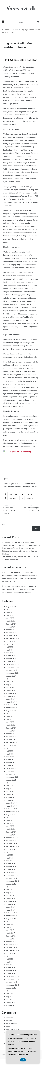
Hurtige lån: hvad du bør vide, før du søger (18, 542)
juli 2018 (9, 887)
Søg (3, 524)
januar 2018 (10, 904)
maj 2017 (9, 927)
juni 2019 (9, 855)
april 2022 (10, 757)
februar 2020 (11, 832)
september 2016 (12, 950)
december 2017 (12, 907)
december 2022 (12, 734)
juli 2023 (9, 713)
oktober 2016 (11, 947)
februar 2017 (11, 936)
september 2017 (12, 916)
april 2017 (10, 930)
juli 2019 (9, 852)
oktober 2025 (11, 635)
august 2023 (11, 710)
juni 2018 (9, 890)
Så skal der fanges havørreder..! (31, 509)
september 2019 (12, 846)
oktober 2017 (11, 913)
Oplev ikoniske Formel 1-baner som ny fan (18, 548)
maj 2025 (9, 650)
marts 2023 (10, 725)
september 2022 (12, 742)
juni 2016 (9, 959)
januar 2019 (10, 869)
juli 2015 (9, 991)
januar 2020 (10, 835)
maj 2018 (9, 893)
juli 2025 (9, 644)
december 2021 (12, 768)
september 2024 (12, 673)
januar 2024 (10, 696)
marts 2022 (10, 760)
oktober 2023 (11, 705)
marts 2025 (10, 656)
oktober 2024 (11, 670)
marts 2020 (10, 829)
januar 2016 (10, 973)
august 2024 (11, 676)
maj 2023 (9, 719)
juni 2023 (9, 716)
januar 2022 (10, 765)
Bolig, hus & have (12, 1029)
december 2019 (12, 838)
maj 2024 (9, 685)
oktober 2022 (11, 739)
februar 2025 (11, 658)
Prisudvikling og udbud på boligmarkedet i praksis (21, 545)
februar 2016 (11, 970)
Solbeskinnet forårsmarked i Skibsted (9, 510)
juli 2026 (9, 609)
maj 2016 (9, 962)
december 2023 (12, 699)
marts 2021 (10, 794)
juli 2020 (9, 817)
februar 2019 (11, 866)
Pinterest (13, 498)
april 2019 (10, 861)
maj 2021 (9, 789)
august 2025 (11, 641)
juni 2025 (9, 647)
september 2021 (12, 777)
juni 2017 (9, 924)
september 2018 (12, 881)
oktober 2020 (11, 809)
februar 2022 (11, 762)
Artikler (9, 1021)
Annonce (9, 1018)
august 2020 (11, 814)
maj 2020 (9, 823)
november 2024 (12, 667)
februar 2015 (11, 1005)
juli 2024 (9, 679)
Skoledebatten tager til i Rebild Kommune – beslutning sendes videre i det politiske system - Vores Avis (20, 575)
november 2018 (12, 875)
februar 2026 (11, 624)
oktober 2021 (11, 774)
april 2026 (10, 618)
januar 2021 (10, 800)
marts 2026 (10, 621)
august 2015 (11, 988)
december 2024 (12, 664)
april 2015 (10, 999)
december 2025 (12, 630)
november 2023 (12, 702)
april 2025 (10, 653)
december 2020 (12, 803)
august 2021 (11, 780)
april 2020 (10, 826)
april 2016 (10, 965)
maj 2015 (9, 997)
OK (23, 1060)
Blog (8, 1026)
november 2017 (12, 910)
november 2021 (12, 771)
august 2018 (11, 884)
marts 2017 (10, 933)
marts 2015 (10, 1002)
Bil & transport (11, 1023)
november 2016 (12, 945)
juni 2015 (9, 994)
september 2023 (12, 708)
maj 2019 (9, 858)
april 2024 (10, 687)
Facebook (13, 494)
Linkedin (30, 498)
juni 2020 (9, 820)
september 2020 (12, 812)
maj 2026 (9, 615)
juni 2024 (9, 682)
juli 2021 (9, 783)
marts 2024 (10, 690)
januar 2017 (10, 939)
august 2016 (11, 953)
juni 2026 (9, 612)
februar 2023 (11, 728)
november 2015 (12, 979)
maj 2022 (9, 754)
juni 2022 (9, 751)
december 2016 (12, 942)
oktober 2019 (11, 843)
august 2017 (11, 918)
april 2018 (10, 895)
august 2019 (11, 849)
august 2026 (11, 607)
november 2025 (12, 633)
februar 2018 (11, 901)
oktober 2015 (11, 982)
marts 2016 (10, 968)
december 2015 (12, 976)
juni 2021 (9, 786)
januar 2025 (10, 661)
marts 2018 (10, 898)
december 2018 (12, 872)
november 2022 (12, 737)
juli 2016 (9, 956)
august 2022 (11, 745)
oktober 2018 (11, 878)
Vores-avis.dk (21, 8)
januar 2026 (10, 627)
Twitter (29, 494)
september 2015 (12, 985)
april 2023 (10, 722)
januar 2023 (10, 731)
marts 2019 (10, 864)
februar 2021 (11, 797)
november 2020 (12, 806)
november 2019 (12, 841)
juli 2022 (9, 748)
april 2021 (10, 791)
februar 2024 (11, 693)
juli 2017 (9, 921)
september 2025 (12, 638)
